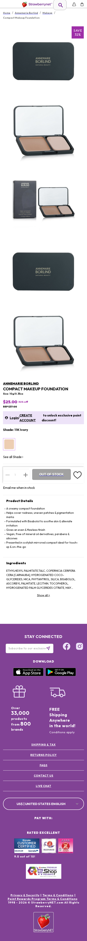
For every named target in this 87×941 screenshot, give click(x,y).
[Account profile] (74, 4)
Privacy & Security (25, 895)
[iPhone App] (28, 675)
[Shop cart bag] (82, 4)
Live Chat (43, 786)
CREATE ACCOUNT (27, 417)
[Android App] (61, 675)
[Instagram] (79, 647)
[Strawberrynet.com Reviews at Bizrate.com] (26, 852)
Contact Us (43, 775)
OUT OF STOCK (51, 474)
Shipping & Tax (43, 744)
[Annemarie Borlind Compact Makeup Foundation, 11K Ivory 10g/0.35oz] (9, 444)
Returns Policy (43, 755)
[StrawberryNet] (36, 4)
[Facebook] (66, 647)
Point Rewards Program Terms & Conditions (42, 899)
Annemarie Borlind (21, 383)
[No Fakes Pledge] (65, 850)
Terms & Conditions (57, 895)
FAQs (44, 765)
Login (14, 418)
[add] (25, 475)
